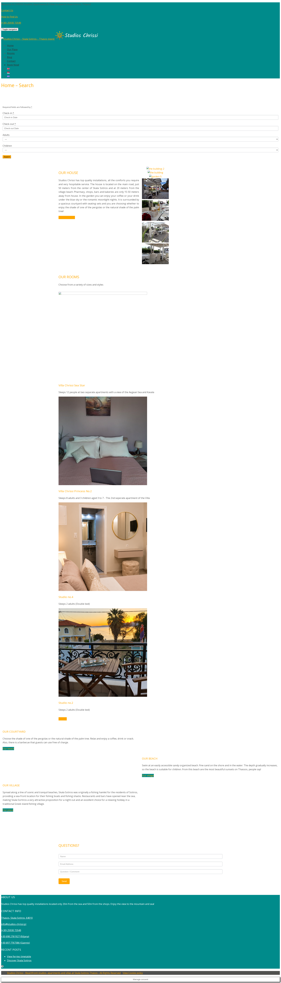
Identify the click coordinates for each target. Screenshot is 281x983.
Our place (8, 810)
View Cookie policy (133, 973)
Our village (148, 775)
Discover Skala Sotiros (19, 960)
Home (10, 45)
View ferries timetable (19, 956)
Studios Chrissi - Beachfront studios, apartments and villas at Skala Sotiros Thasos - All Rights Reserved (64, 973)
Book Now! (13, 64)
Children (7, 145)
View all (63, 718)
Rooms (11, 53)
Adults (6, 135)
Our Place (12, 49)
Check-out (9, 124)
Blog (9, 57)
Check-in (8, 113)
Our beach (8, 748)
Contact (11, 61)
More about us (67, 217)
